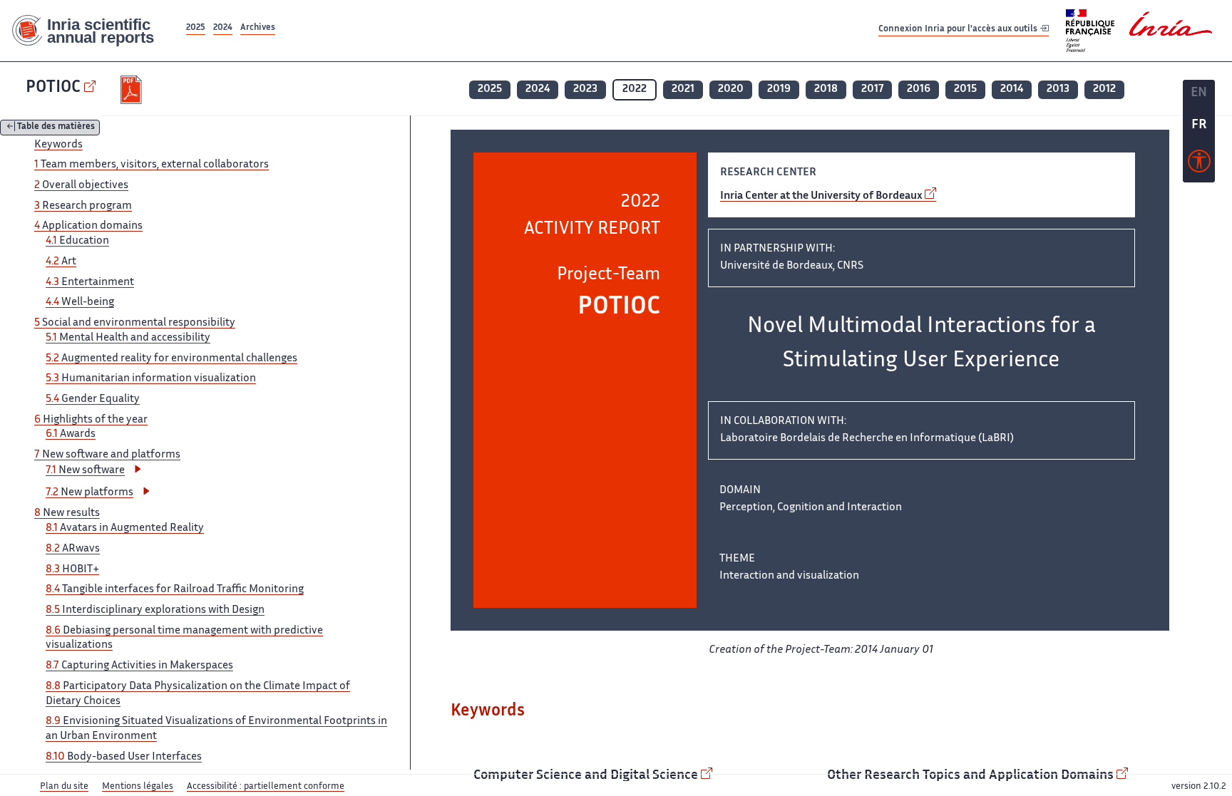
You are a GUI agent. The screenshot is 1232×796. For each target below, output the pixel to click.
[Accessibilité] (1199, 164)
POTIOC (53, 88)
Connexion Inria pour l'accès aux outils (959, 30)
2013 (1058, 89)
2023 (585, 89)
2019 (779, 89)
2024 (222, 28)
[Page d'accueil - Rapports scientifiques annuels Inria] (92, 31)
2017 (872, 89)
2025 (195, 28)
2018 (826, 89)
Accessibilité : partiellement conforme (265, 786)
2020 (731, 89)
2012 (1104, 89)
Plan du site (64, 786)
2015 (965, 89)
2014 (1011, 89)
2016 (918, 89)
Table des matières (56, 128)
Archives (257, 28)
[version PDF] (132, 90)
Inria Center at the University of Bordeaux (821, 196)
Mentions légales (137, 786)
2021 (683, 89)
